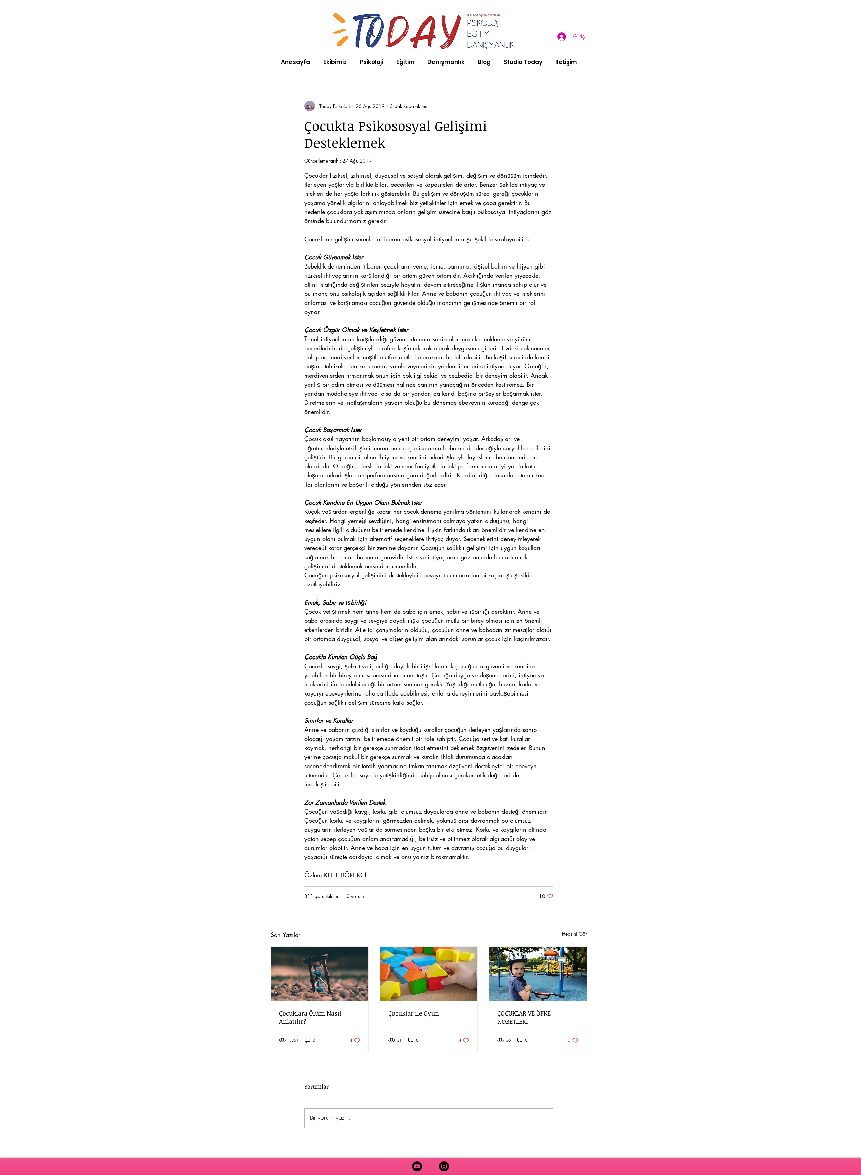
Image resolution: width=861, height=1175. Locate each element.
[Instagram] (444, 1166)
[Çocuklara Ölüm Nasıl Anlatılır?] (319, 974)
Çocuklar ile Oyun (413, 1013)
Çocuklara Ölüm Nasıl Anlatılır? (310, 1017)
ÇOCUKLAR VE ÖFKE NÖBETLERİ (524, 1017)
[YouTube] (417, 1166)
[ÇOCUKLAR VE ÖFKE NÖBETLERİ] (538, 974)
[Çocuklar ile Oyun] (429, 974)
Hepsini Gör (574, 934)
